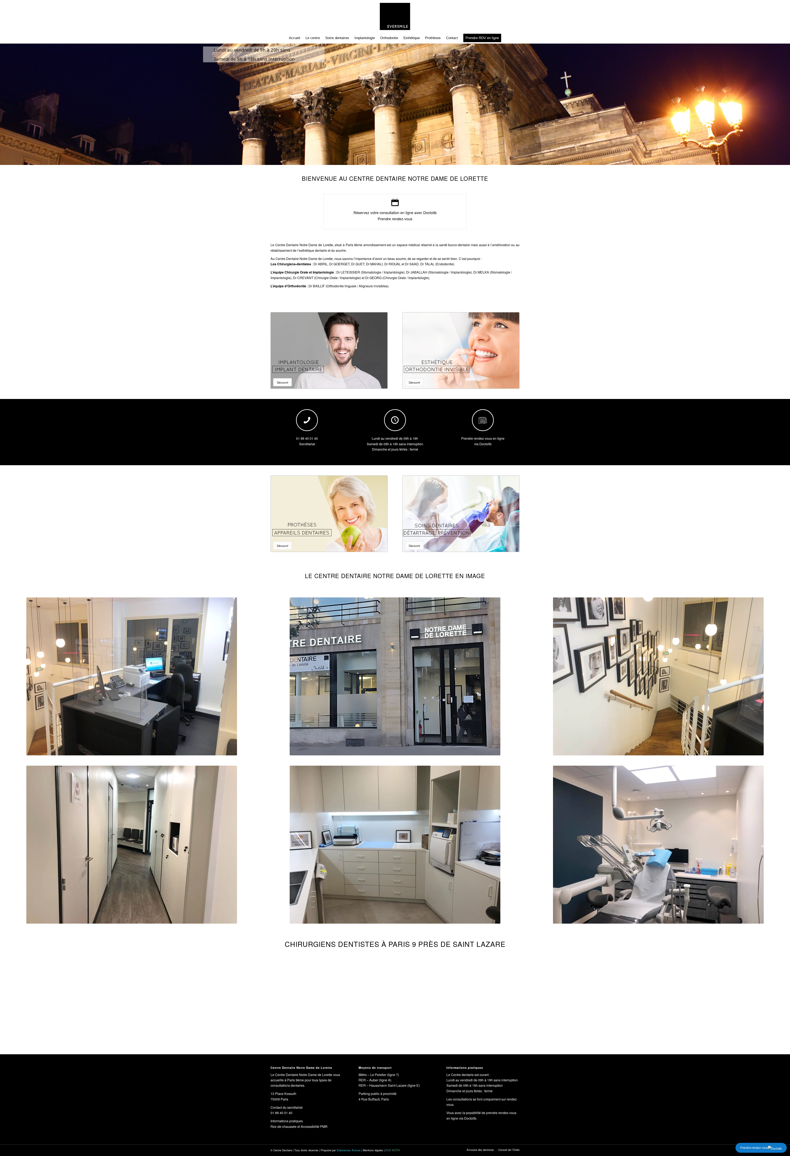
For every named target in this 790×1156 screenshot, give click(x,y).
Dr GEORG (373, 277)
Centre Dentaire (282, 1150)
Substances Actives (349, 1150)
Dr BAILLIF (317, 286)
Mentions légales (373, 1150)
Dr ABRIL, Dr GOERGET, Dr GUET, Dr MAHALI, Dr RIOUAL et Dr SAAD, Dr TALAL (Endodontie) (384, 264)
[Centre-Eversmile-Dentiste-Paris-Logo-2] (394, 16)
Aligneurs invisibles (373, 286)
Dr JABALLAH (416, 272)
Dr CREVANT (303, 277)
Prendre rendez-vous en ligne (482, 438)
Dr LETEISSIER (348, 272)
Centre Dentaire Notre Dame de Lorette (304, 244)
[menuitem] (294, 38)
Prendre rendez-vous (754, 1147)
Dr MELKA (481, 272)
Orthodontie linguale (341, 286)
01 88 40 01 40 (307, 438)
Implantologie (418, 277)
